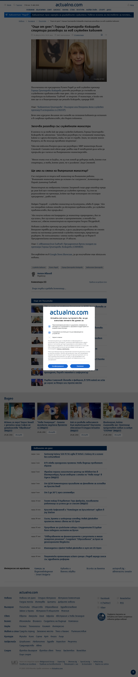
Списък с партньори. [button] (63, 349)
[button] (69, 337)
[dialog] (69, 338)
